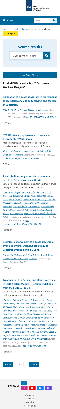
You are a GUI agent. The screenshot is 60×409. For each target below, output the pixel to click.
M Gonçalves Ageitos (31, 317)
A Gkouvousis (50, 303)
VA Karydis (45, 307)
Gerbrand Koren (9, 210)
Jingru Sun (28, 213)
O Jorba (37, 321)
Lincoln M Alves (15, 199)
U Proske (40, 303)
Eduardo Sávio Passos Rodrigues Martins (39, 199)
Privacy (30, 398)
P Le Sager (50, 324)
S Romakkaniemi (18, 310)
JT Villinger (14, 338)
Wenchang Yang (16, 213)
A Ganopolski (43, 110)
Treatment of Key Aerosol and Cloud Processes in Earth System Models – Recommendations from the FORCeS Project (29, 284)
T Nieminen (15, 331)
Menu (10, 20)
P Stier (50, 335)
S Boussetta (23, 258)
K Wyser (32, 338)
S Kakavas (46, 321)
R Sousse (43, 335)
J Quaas (50, 331)
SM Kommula (30, 303)
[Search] (54, 20)
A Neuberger (35, 307)
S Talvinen (15, 300)
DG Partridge (31, 310)
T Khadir (41, 310)
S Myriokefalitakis (48, 328)
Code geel (10, 33)
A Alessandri (8, 255)
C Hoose (30, 321)
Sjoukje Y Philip (23, 210)
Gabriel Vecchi (39, 213)
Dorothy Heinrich (20, 206)
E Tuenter (6, 110)
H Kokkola (17, 324)
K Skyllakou (34, 335)
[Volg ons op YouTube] (32, 388)
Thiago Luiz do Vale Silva (13, 195)
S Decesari (12, 314)
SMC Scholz (15, 335)
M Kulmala (40, 324)
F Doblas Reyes (39, 255)
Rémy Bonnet (46, 210)
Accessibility (30, 405)
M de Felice (27, 255)
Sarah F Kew (35, 210)
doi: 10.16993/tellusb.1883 (34, 345)
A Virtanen (24, 338)
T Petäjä (43, 331)
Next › (34, 364)
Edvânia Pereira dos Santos (35, 195)
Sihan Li (6, 213)
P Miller (14, 258)
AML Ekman (42, 338)
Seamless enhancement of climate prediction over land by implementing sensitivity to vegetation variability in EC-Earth (28, 245)
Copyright (30, 395)
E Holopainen (20, 321)
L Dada (48, 310)
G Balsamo (33, 258)
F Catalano (18, 255)
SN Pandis (24, 331)
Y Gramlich (45, 317)
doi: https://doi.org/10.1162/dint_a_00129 (21, 158)
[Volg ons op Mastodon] (48, 388)
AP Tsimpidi (7, 307)
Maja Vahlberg (36, 202)
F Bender (36, 314)
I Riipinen (6, 300)
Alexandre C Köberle (11, 202)
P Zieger (28, 314)
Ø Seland (20, 314)
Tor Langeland (17, 154)
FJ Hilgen (23, 110)
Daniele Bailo (38, 151)
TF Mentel (27, 328)
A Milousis (36, 328)
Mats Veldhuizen (26, 151)
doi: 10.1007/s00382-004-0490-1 (41, 117)
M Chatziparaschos (21, 307)
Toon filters (32, 75)
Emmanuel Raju (47, 206)
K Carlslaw (45, 314)
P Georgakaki (36, 300)
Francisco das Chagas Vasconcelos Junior (19, 192)
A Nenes (6, 331)
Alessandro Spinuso (10, 151)
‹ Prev (8, 364)
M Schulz (24, 335)
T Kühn (32, 324)
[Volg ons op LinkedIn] (24, 383)
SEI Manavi (17, 328)
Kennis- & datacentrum (23, 29)
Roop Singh (24, 202)
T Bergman (19, 303)
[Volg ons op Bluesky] (40, 388)
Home (5, 29)
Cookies (30, 402)
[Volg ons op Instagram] (24, 388)
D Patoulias (34, 331)
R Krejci (25, 324)
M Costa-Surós (16, 317)
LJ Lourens (32, 110)
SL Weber (15, 110)
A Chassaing (25, 300)
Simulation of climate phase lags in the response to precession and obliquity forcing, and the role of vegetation (30, 100)
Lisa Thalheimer (34, 206)
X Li (44, 300)
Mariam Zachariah (43, 192)
